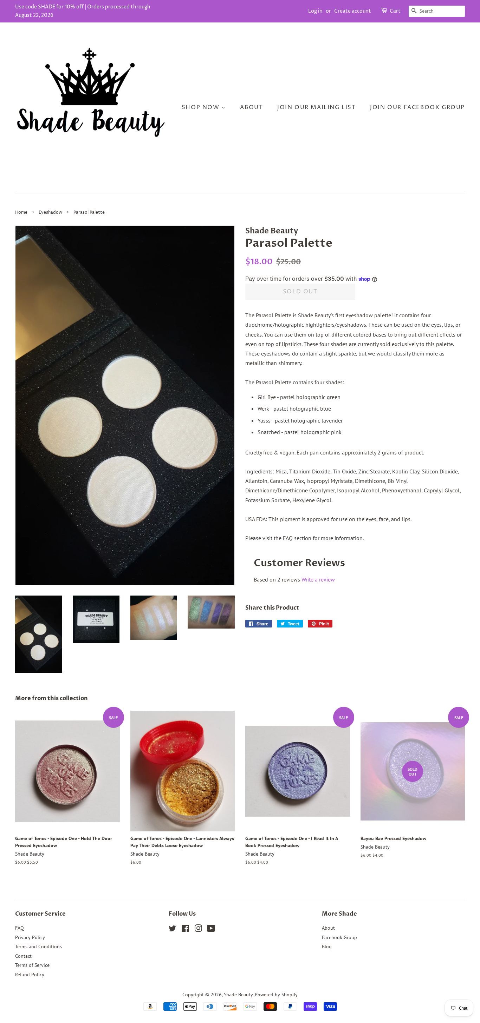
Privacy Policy (30, 937)
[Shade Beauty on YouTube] (211, 929)
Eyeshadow (50, 212)
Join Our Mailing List (316, 107)
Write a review (318, 579)
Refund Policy (29, 974)
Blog (327, 946)
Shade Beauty (238, 994)
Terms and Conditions (38, 946)
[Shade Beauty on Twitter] (172, 929)
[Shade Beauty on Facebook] (185, 929)
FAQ (19, 928)
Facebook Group (339, 937)
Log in (315, 11)
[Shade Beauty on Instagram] (198, 929)
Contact (23, 956)
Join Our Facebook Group (417, 107)
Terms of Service (32, 965)
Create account (352, 11)
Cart (395, 11)
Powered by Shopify (276, 994)
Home (21, 212)
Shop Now (201, 107)
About (251, 107)
